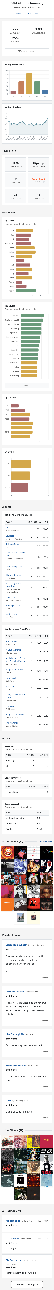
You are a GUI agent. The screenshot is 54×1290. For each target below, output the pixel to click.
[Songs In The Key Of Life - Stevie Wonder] (7, 852)
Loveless (10, 535)
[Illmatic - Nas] (46, 891)
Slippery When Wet (15, 669)
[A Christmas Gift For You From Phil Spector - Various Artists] (7, 1141)
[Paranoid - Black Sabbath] (20, 852)
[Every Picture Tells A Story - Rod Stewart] (33, 1167)
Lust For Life (11, 614)
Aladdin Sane (13, 1220)
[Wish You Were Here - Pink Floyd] (20, 917)
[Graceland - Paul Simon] (33, 917)
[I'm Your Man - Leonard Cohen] (46, 1154)
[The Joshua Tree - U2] (7, 865)
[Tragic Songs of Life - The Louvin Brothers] (20, 1193)
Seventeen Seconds (16, 1065)
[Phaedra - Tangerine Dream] (46, 1180)
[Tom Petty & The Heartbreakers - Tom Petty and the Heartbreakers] (33, 878)
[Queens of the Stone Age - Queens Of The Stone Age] (46, 878)
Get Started (33, 13)
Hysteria (10, 706)
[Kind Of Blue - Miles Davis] (20, 1154)
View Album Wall (45, 841)
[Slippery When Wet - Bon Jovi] (7, 1154)
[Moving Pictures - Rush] (46, 904)
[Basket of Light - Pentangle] (33, 1180)
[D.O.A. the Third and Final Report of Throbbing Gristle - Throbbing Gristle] (20, 1167)
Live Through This (14, 566)
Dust (8, 527)
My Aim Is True (14, 1260)
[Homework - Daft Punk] (7, 1167)
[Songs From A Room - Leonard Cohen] (20, 1180)
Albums (19, 13)
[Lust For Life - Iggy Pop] (20, 891)
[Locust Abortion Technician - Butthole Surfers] (20, 1141)
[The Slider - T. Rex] (46, 1167)
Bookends (10, 597)
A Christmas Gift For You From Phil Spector (16, 659)
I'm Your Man (12, 722)
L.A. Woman (12, 1238)
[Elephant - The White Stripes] (33, 904)
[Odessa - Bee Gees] (46, 1141)
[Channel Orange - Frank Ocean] (7, 904)
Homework (11, 678)
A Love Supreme (13, 649)
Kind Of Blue (12, 641)
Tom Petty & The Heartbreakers (13, 584)
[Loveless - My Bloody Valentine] (7, 891)
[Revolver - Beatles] (33, 891)
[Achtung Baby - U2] (7, 878)
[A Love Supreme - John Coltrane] (7, 1180)
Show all (27, 385)
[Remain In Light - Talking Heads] (20, 878)
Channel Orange (13, 575)
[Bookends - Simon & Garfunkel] (20, 904)
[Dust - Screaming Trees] (20, 865)
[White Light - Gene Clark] (33, 1193)
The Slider (10, 686)
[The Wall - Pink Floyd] (33, 852)
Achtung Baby (12, 544)
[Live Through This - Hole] (33, 865)
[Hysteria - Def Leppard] (33, 1154)
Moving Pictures (13, 605)
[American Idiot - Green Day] (46, 865)
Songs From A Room (15, 714)
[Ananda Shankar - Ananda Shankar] (33, 1141)
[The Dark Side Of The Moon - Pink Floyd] (46, 852)
